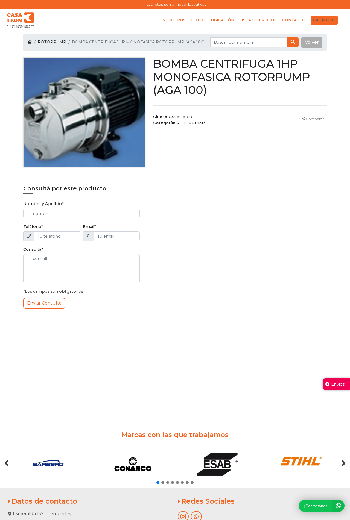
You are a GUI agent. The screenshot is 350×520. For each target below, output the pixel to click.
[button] (311, 42)
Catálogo (324, 20)
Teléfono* (33, 226)
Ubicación (222, 20)
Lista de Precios (258, 20)
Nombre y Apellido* (43, 203)
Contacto (293, 20)
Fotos (198, 20)
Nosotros (174, 20)
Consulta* (33, 249)
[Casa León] (21, 20)
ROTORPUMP (52, 42)
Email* (89, 226)
